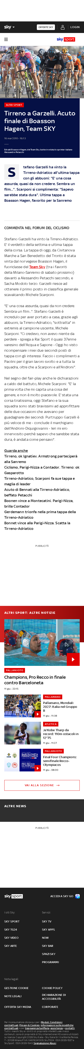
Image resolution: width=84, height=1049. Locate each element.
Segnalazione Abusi (45, 1043)
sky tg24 (10, 929)
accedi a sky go (61, 896)
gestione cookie (16, 988)
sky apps (48, 929)
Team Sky (37, 267)
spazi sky (48, 954)
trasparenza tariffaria (37, 1028)
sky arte (10, 945)
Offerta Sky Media (17, 1007)
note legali (12, 996)
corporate (50, 1007)
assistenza (56, 1028)
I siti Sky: (9, 912)
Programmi (50, 962)
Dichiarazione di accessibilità (54, 996)
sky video (11, 937)
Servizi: (46, 912)
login (75, 27)
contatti (70, 1028)
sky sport (11, 921)
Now (45, 937)
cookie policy (52, 988)
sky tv (46, 921)
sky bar (47, 945)
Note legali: (11, 979)
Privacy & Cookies (29, 1025)
